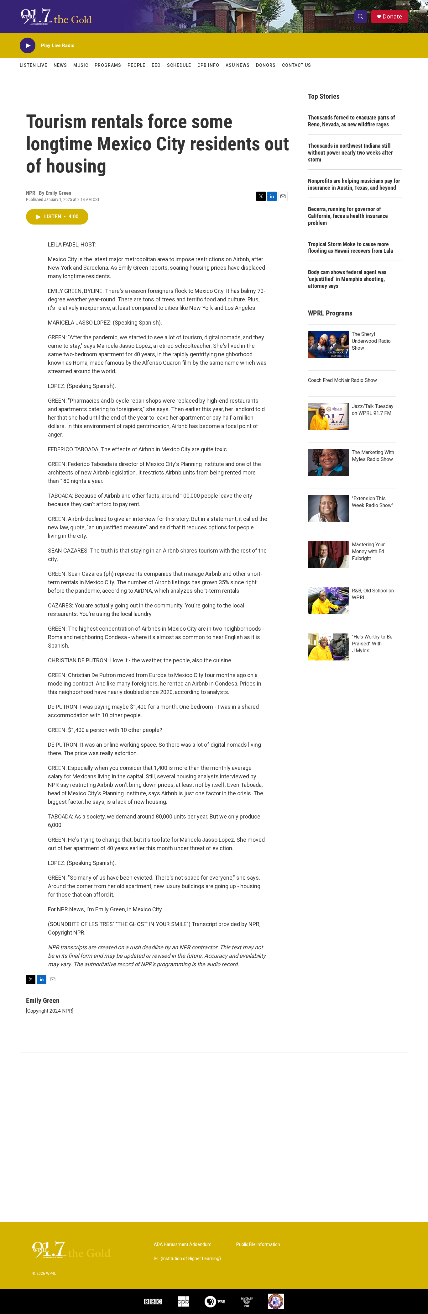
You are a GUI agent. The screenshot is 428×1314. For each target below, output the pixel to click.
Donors (266, 65)
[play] (28, 45)
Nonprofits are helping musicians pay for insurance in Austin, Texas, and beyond (354, 184)
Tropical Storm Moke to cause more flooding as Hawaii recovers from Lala (350, 247)
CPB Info (208, 65)
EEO (156, 65)
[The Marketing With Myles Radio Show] (328, 462)
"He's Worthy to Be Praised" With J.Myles (372, 644)
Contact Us (296, 65)
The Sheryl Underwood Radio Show (371, 341)
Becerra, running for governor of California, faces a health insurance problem (348, 216)
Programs (108, 65)
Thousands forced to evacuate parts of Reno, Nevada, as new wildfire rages (351, 121)
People (136, 65)
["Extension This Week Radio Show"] (328, 508)
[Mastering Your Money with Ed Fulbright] (328, 554)
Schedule (179, 65)
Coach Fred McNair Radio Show (342, 380)
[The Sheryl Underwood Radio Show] (328, 344)
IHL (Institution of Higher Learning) (187, 1258)
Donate (392, 16)
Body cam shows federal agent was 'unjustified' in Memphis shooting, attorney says (347, 279)
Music (80, 65)
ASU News (238, 65)
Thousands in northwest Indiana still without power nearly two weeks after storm (350, 152)
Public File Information (258, 1244)
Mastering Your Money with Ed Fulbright (368, 551)
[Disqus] (214, 1137)
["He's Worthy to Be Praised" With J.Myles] (328, 646)
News (60, 65)
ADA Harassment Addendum (182, 1244)
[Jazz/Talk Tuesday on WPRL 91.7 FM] (328, 416)
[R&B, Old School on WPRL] (328, 600)
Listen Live (33, 65)
